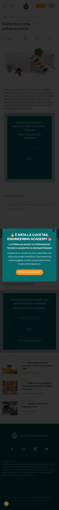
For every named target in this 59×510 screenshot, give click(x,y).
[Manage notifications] (6, 503)
